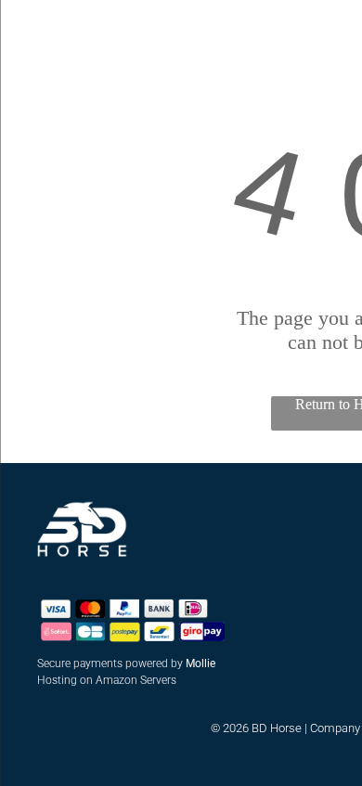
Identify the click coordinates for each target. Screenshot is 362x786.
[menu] (27, 31)
